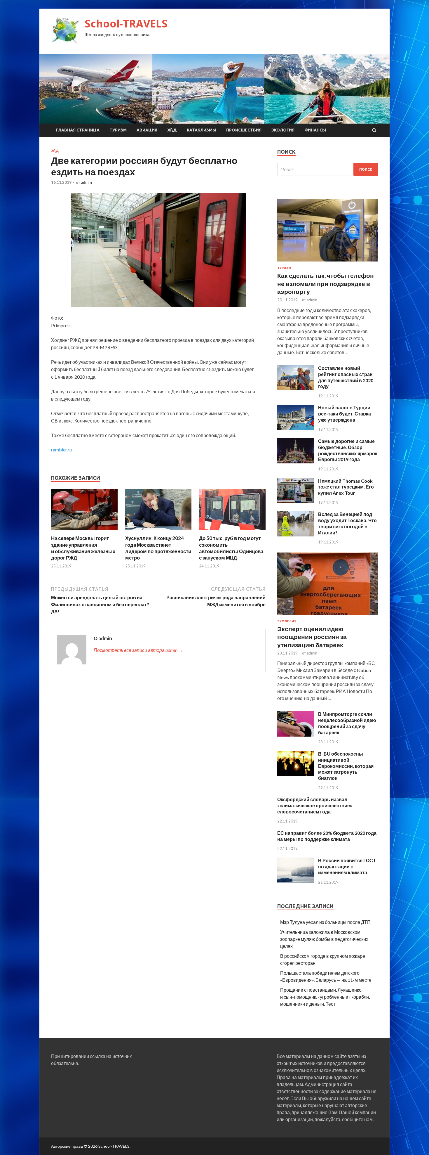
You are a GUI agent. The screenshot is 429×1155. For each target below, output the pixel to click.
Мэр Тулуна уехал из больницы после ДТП (325, 922)
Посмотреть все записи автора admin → (138, 650)
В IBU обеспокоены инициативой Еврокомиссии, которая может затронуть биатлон (346, 766)
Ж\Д (172, 130)
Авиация (147, 130)
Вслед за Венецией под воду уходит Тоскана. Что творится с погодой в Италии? (347, 523)
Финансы (315, 130)
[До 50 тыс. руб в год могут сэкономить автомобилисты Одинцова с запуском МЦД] (232, 531)
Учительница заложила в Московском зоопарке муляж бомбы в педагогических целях (324, 939)
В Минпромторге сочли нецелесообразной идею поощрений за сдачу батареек (347, 723)
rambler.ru (61, 449)
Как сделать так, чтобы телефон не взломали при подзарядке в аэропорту (325, 283)
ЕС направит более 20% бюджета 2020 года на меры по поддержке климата (326, 836)
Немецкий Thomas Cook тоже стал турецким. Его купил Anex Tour (346, 487)
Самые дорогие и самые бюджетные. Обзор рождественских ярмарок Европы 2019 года (347, 450)
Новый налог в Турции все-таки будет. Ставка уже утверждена (344, 413)
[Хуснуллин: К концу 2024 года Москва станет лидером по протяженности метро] (158, 531)
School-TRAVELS (126, 23)
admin (86, 182)
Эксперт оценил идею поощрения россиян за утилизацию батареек (312, 636)
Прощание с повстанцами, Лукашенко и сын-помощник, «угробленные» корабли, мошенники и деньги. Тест (325, 997)
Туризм (118, 130)
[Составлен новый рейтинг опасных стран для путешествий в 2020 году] (295, 388)
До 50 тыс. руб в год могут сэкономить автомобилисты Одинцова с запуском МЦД (231, 547)
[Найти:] (327, 169)
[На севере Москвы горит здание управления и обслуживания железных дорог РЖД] (84, 531)
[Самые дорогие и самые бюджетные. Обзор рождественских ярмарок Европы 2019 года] (295, 461)
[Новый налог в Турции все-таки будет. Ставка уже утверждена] (295, 428)
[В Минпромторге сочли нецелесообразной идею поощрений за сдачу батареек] (295, 734)
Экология (282, 130)
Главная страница (78, 130)
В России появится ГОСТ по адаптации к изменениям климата (347, 866)
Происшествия (243, 130)
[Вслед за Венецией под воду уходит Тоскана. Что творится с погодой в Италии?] (295, 534)
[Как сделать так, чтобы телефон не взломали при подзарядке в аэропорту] (327, 262)
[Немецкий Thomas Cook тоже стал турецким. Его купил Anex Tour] (295, 501)
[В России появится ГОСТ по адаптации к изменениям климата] (295, 881)
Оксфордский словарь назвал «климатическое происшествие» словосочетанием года (314, 805)
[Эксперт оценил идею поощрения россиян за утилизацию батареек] (327, 616)
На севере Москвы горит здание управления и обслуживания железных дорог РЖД (83, 547)
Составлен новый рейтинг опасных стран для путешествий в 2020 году (345, 377)
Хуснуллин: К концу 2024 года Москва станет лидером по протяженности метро (158, 547)
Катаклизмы (201, 130)
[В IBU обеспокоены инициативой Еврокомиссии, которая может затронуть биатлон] (295, 774)
